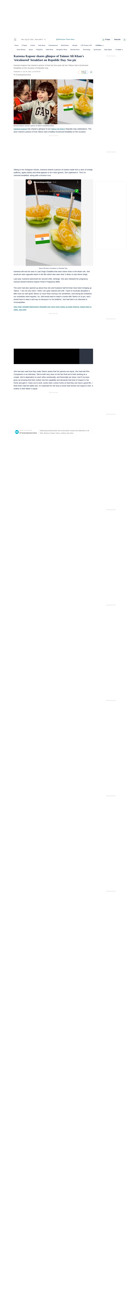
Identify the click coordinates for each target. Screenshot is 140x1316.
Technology (86, 49)
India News (41, 45)
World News (65, 45)
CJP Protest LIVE (86, 45)
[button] (15, 39)
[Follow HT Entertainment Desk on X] (33, 74)
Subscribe (117, 39)
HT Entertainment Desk (23, 74)
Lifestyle (74, 45)
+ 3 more (118, 49)
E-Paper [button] (107, 39)
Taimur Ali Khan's (58, 129)
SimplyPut (39, 49)
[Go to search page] (19, 39)
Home (16, 45)
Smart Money (21, 49)
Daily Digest (108, 49)
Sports (31, 49)
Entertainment (53, 45)
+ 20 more (98, 45)
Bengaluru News (61, 49)
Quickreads (97, 49)
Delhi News (49, 49)
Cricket (32, 45)
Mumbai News (75, 49)
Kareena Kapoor (21, 129)
